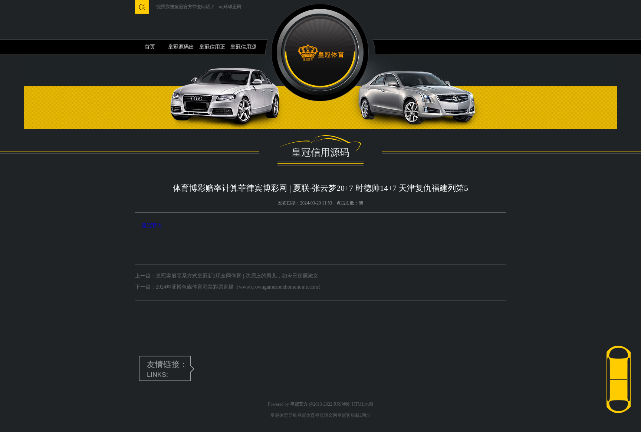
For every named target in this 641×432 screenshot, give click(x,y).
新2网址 (363, 415)
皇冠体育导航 (283, 415)
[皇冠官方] (321, 52)
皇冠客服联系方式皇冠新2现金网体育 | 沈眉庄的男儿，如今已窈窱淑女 (237, 276)
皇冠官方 (152, 225)
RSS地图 (342, 404)
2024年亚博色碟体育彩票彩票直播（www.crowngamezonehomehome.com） (239, 287)
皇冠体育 (306, 415)
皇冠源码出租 (181, 49)
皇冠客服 (346, 415)
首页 (150, 47)
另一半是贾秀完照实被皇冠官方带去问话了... (165, 6)
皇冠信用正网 (212, 49)
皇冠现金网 (326, 415)
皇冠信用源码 (243, 49)
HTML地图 (362, 404)
